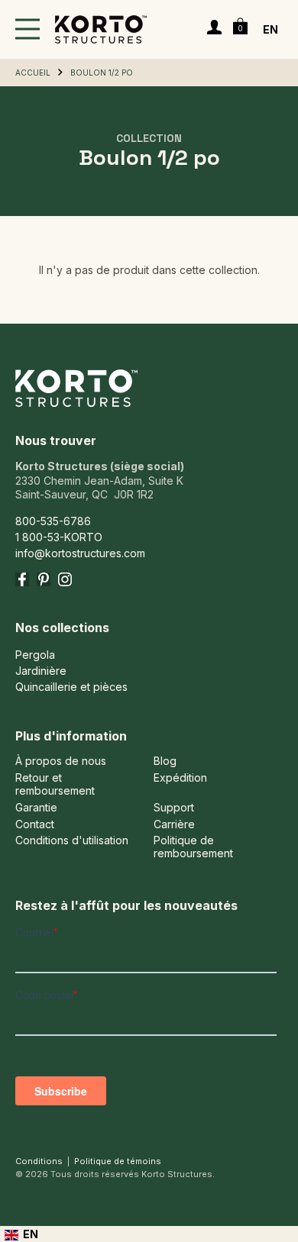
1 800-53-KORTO (58, 537)
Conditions (39, 1161)
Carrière (174, 824)
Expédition (180, 778)
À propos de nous (60, 761)
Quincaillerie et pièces (71, 686)
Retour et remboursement (55, 784)
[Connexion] (214, 29)
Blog (165, 761)
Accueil (32, 72)
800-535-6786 (53, 521)
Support (174, 808)
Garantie (36, 808)
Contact (34, 824)
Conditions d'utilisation (71, 840)
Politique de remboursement (193, 847)
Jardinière (40, 670)
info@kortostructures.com (80, 553)
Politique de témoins (117, 1161)
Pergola (35, 654)
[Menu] (27, 29)
